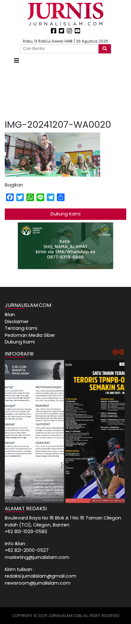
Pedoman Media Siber (30, 335)
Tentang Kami (21, 328)
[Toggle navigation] (16, 60)
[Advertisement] (65, 92)
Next (121, 352)
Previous (115, 352)
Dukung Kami (65, 214)
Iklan (10, 314)
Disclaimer (17, 321)
